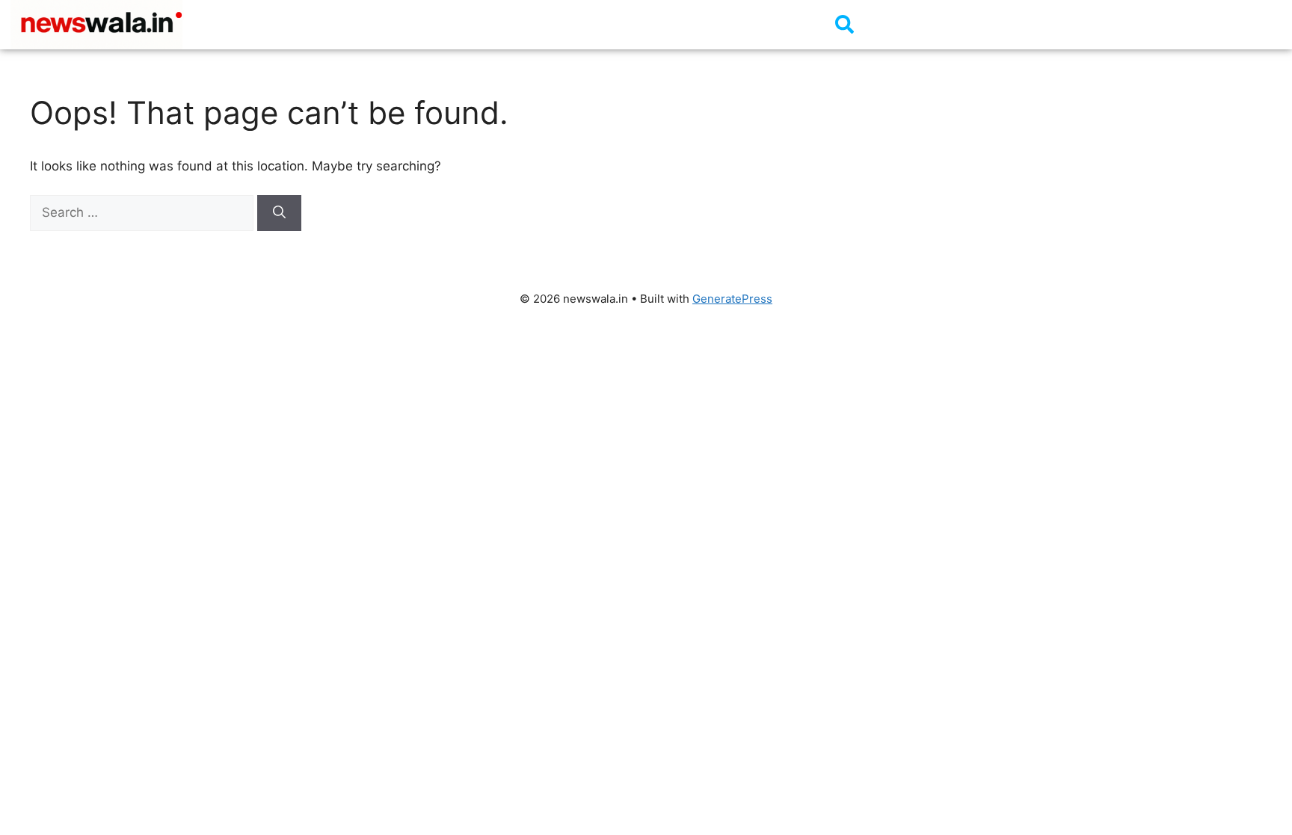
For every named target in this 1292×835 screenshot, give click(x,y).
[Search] (279, 213)
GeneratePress (732, 299)
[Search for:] (143, 212)
